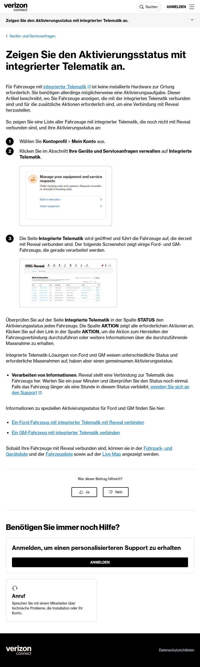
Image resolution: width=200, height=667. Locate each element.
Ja (88, 492)
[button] (100, 20)
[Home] (15, 6)
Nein (118, 492)
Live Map (111, 454)
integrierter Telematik (64, 87)
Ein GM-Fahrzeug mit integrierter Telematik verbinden (66, 432)
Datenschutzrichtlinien (176, 650)
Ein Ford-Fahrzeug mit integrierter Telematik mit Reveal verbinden (78, 422)
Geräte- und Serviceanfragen (32, 36)
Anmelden (176, 7)
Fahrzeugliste (59, 454)
